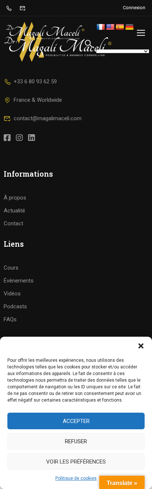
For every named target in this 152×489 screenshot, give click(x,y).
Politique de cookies (76, 478)
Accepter (76, 421)
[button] (141, 346)
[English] (110, 27)
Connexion (134, 7)
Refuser (76, 441)
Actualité (14, 210)
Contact (13, 223)
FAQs (10, 319)
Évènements (19, 280)
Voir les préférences (76, 461)
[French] (100, 27)
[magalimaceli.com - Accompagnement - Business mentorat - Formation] (45, 32)
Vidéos (12, 293)
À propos (15, 197)
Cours (11, 267)
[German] (129, 27)
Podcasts (15, 306)
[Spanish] (119, 27)
